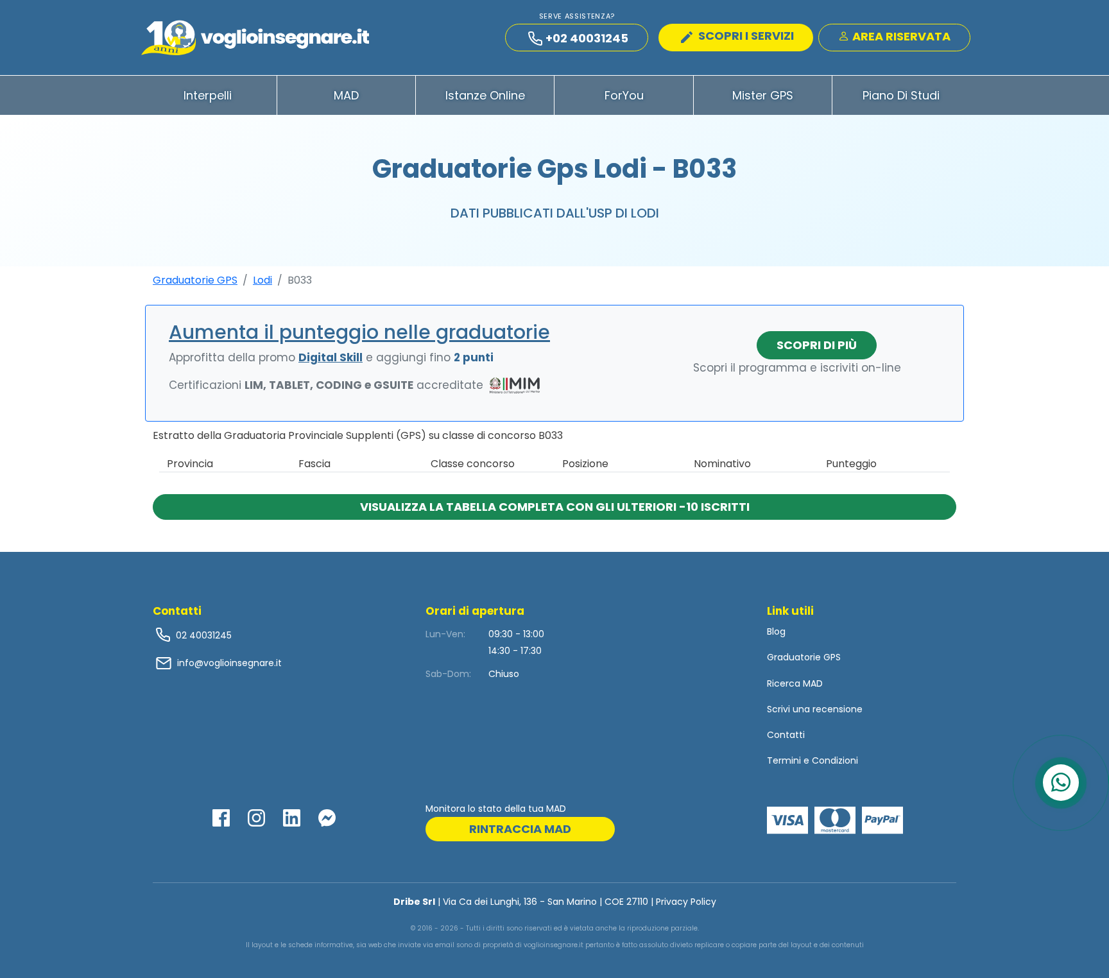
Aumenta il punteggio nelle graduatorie (359, 332)
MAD (346, 95)
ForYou (624, 95)
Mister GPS (762, 95)
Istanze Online (485, 95)
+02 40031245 (587, 38)
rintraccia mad (520, 829)
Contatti (786, 734)
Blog (776, 631)
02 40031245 (202, 635)
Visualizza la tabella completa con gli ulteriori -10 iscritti (555, 507)
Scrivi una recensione (815, 709)
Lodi (262, 280)
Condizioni (835, 760)
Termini (784, 760)
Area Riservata (900, 36)
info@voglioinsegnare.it (229, 662)
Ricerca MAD (795, 683)
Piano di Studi (901, 95)
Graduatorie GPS (195, 280)
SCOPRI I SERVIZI (745, 36)
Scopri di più (817, 345)
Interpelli (208, 95)
